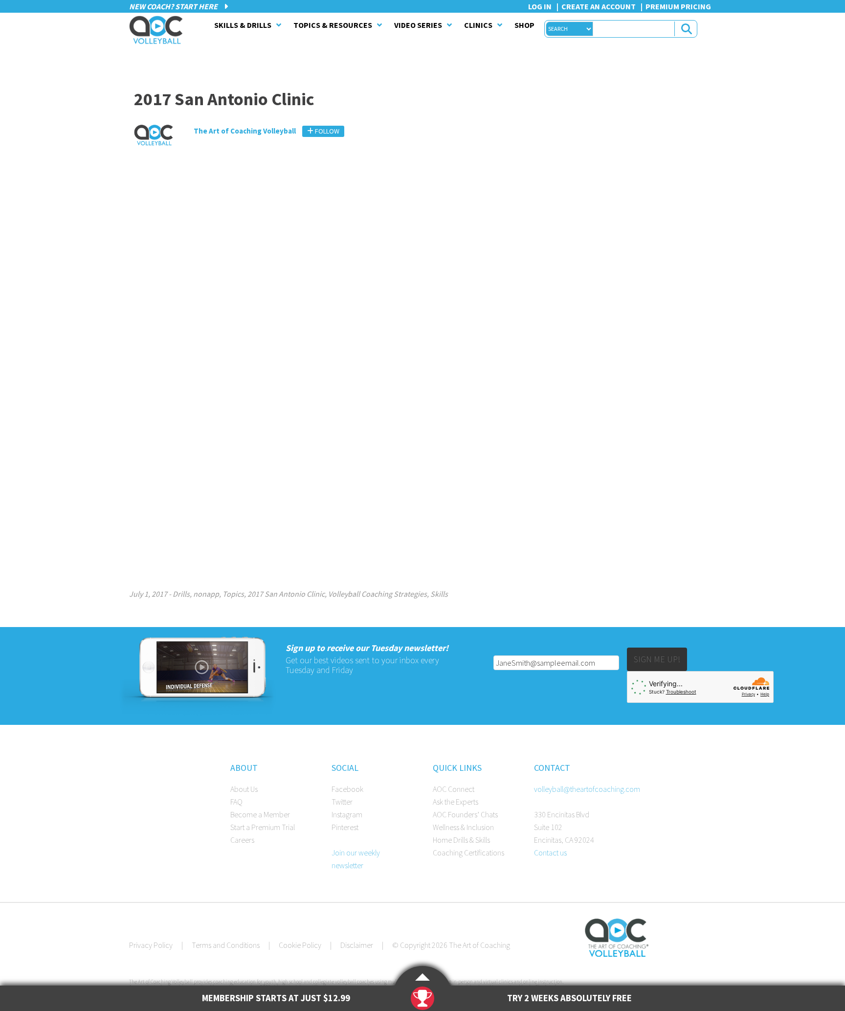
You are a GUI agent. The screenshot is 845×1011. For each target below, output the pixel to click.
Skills (439, 594)
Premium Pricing (678, 6)
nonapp (206, 594)
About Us (244, 789)
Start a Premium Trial (262, 827)
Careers (242, 840)
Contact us (550, 852)
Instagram (347, 814)
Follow (326, 131)
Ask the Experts (455, 802)
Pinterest (345, 827)
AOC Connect (453, 789)
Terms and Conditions (226, 945)
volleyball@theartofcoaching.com (587, 789)
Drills (181, 594)
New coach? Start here (174, 6)
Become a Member (260, 814)
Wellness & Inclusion (463, 827)
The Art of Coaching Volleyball (158, 30)
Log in (540, 6)
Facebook (347, 789)
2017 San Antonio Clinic (286, 594)
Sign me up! (657, 659)
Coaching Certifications (468, 852)
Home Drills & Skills (461, 840)
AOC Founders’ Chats (465, 814)
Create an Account (598, 6)
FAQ (236, 802)
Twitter (342, 802)
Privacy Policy (151, 945)
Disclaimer (356, 945)
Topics (233, 594)
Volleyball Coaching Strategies (377, 594)
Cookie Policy (300, 945)
